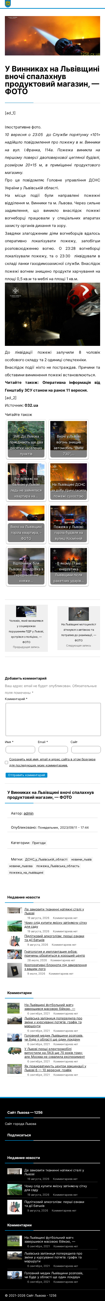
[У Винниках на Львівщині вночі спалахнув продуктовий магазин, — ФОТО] (52, 35)
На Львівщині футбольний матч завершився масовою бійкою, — (49, 1007)
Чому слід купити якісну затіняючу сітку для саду (55, 924)
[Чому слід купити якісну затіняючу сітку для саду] (14, 926)
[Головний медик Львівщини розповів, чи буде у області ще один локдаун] (14, 1037)
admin (28, 813)
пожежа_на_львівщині (26, 872)
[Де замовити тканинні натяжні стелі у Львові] (14, 910)
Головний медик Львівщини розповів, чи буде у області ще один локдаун (53, 1037)
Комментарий (16, 699)
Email (43, 742)
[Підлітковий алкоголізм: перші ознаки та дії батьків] (14, 941)
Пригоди (39, 843)
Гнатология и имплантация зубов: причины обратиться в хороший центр (54, 953)
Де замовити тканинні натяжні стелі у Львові (54, 911)
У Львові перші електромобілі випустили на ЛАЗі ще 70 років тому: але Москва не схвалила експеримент (54, 1053)
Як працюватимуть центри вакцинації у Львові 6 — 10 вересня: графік (55, 1068)
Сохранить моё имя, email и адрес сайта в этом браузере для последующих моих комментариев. (52, 762)
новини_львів (81, 859)
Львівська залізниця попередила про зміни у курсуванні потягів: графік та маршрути (53, 1022)
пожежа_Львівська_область (57, 866)
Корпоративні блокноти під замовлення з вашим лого (55, 967)
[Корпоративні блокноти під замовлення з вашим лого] (14, 970)
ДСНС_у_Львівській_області (46, 859)
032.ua (31, 405)
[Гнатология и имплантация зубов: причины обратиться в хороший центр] (14, 954)
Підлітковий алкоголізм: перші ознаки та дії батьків (54, 938)
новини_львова (20, 866)
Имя (9, 742)
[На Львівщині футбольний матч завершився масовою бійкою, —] (14, 1008)
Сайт (74, 742)
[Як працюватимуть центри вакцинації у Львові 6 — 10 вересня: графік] (14, 1069)
